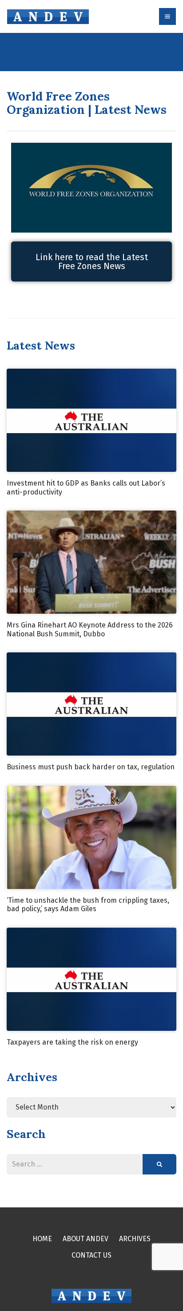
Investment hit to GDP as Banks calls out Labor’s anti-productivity (86, 487)
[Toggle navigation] (167, 16)
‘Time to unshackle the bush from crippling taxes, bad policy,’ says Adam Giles (88, 904)
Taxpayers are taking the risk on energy (72, 1042)
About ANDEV (85, 1239)
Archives (135, 1239)
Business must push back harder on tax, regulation (91, 767)
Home (42, 1239)
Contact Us (91, 1255)
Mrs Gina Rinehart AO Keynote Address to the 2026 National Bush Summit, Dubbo (90, 629)
